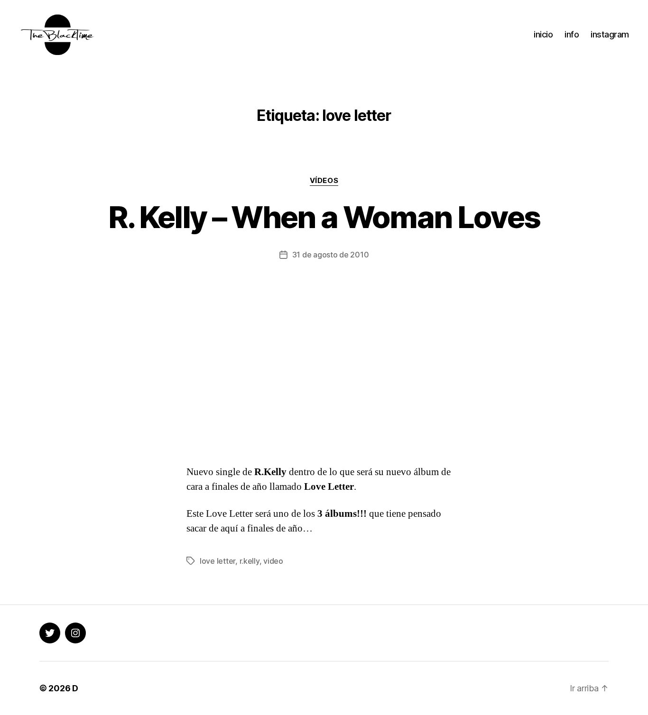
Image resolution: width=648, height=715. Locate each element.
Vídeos (324, 180)
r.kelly (249, 561)
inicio (543, 34)
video (273, 561)
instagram (610, 34)
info (572, 34)
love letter (217, 561)
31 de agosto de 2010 (330, 254)
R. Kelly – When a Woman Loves (324, 217)
